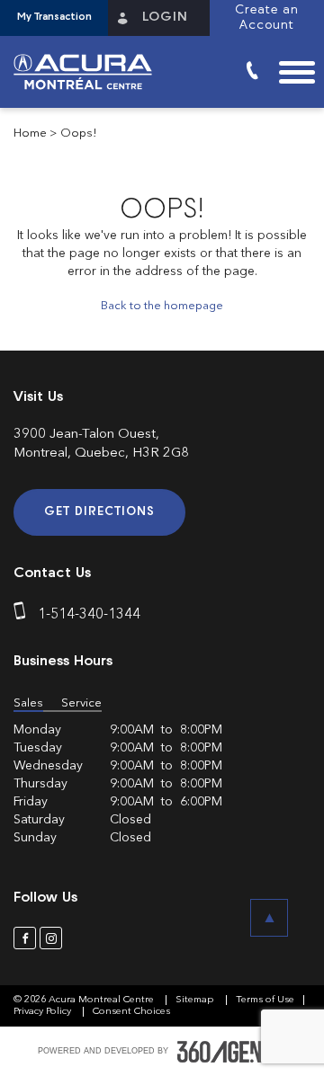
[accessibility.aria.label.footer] (232, 1052)
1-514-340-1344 (89, 615)
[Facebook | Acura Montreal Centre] (25, 938)
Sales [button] (28, 703)
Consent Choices (131, 1012)
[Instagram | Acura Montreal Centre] (51, 938)
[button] (54, 18)
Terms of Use (265, 1000)
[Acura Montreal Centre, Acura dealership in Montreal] (90, 72)
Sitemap (196, 1000)
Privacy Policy (44, 1012)
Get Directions (99, 512)
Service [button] (81, 703)
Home (30, 133)
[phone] (23, 615)
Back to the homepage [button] (162, 306)
